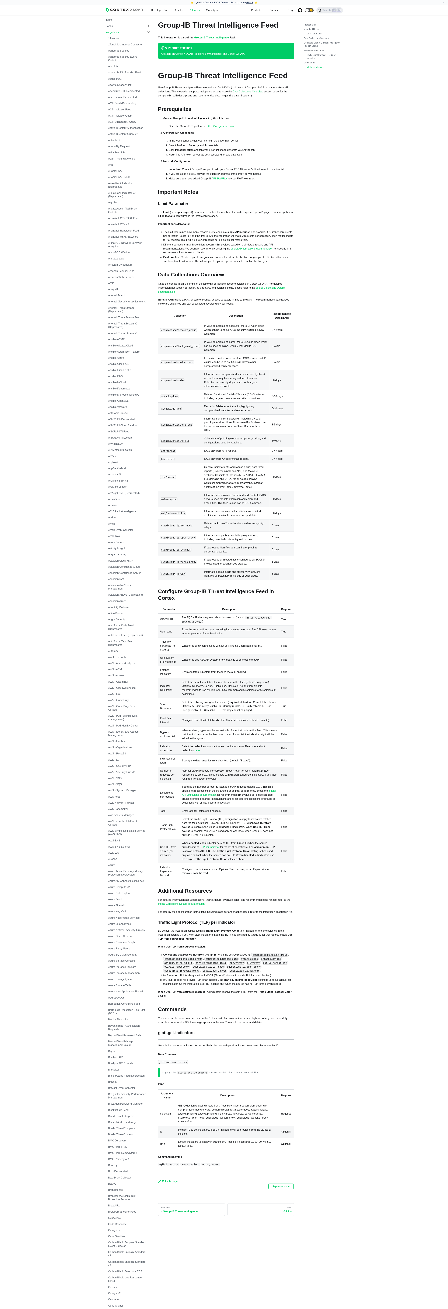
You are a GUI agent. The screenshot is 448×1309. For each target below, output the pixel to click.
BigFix (111, 1051)
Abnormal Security (118, 50)
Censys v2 (114, 1293)
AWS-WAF (114, 852)
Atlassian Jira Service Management (120, 587)
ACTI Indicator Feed (119, 109)
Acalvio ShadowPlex (120, 84)
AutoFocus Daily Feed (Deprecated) (121, 627)
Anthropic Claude (118, 412)
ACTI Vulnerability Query (122, 121)
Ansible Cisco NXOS (120, 369)
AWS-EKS (114, 840)
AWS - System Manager (122, 790)
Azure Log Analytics (119, 923)
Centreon (113, 1299)
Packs (109, 25)
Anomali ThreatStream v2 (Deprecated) (122, 325)
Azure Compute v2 (119, 886)
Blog (290, 10)
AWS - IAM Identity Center (123, 725)
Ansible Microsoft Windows (123, 394)
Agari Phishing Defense (121, 158)
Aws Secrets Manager (121, 814)
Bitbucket (113, 1069)
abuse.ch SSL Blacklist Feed (124, 72)
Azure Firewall (116, 905)
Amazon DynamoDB (120, 264)
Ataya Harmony (117, 554)
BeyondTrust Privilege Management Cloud (120, 1043)
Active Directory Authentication (125, 127)
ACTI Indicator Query (120, 115)
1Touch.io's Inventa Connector (125, 44)
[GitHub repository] (300, 10)
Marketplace (213, 10)
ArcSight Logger (117, 486)
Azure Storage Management (124, 972)
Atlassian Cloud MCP (120, 560)
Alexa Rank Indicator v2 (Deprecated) (121, 194)
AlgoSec (113, 202)
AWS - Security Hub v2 (121, 772)
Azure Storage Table (119, 985)
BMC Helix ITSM (118, 1146)
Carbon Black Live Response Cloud (125, 1279)
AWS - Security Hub (119, 765)
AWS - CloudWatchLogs (122, 687)
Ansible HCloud (117, 382)
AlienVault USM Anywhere (123, 236)
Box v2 (112, 1183)
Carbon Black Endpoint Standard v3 (126, 1263)
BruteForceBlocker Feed (122, 1211)
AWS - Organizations (120, 747)
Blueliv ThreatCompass (121, 1128)
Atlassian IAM (116, 578)
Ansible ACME (116, 339)
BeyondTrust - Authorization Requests (124, 1027)
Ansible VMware (117, 406)
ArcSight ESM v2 (118, 480)
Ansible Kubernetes (119, 388)
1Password (114, 38)
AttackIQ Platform (118, 607)
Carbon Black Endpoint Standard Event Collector (126, 1244)
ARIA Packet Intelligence (122, 511)
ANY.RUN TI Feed (118, 431)
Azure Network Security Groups (126, 929)
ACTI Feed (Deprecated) (122, 103)
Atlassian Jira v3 (117, 600)
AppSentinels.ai (117, 468)
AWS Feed (114, 796)
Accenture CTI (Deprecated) (124, 90)
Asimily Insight (116, 548)
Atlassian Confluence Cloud (124, 566)
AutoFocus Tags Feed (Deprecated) (120, 643)
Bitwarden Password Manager (125, 1103)
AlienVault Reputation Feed (123, 230)
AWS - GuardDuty (118, 700)
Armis (111, 523)
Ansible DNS (115, 376)
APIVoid (112, 456)
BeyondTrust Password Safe (124, 1035)
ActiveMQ (114, 140)
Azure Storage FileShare (122, 966)
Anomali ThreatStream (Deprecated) (121, 309)
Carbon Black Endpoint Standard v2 (126, 1253)
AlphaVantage (116, 258)
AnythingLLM (115, 443)
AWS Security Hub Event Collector (122, 823)
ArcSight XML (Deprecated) (124, 492)
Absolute (113, 66)
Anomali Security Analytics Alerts (127, 301)
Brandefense (115, 1189)
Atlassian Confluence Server (124, 572)
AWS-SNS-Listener (119, 846)
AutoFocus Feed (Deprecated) (125, 635)
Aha (110, 164)
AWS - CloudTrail (118, 681)
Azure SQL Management (122, 954)
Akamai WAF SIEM (119, 176)
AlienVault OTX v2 (118, 224)
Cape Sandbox (116, 1236)
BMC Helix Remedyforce (122, 1152)
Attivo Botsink (116, 613)
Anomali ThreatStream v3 (122, 333)
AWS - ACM (115, 669)
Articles (179, 10)
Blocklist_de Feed (118, 1109)
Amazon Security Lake (121, 270)
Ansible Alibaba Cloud (120, 345)
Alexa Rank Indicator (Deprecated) (120, 185)
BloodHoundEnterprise (121, 1116)
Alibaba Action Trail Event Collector (122, 210)
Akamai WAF (115, 170)
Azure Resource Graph (121, 942)
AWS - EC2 (114, 693)
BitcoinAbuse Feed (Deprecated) (126, 1075)
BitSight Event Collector (121, 1087)
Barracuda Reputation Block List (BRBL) (126, 1011)
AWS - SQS (115, 784)
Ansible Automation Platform (124, 351)
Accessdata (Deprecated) (123, 97)
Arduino (112, 505)
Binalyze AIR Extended (121, 1063)
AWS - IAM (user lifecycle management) (123, 717)
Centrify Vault (115, 1305)
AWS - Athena (116, 675)
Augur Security (116, 619)
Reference (195, 10)
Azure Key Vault (117, 911)
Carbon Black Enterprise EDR (125, 1271)
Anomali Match (116, 295)
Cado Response (117, 1224)
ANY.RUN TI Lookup (120, 437)
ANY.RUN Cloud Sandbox (123, 425)
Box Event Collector (119, 1177)
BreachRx (114, 1205)
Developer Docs (160, 10)
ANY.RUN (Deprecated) (121, 419)
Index (109, 19)
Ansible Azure (116, 357)
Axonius (112, 858)
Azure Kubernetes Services (124, 917)
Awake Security (117, 657)
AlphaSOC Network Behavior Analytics (125, 244)
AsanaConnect (116, 542)
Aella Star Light (116, 152)
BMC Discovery (117, 1140)
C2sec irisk (114, 1217)
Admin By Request (119, 146)
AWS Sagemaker (118, 808)
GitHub (249, 2)
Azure (111, 864)
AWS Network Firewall (121, 802)
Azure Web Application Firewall (125, 991)
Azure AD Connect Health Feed (126, 880)
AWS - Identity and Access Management (123, 733)
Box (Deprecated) (118, 1171)
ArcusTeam (114, 499)
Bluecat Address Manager (123, 1122)
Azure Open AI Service (121, 936)
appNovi (113, 462)
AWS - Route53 (117, 753)
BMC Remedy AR (118, 1159)
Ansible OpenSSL (118, 400)
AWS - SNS (115, 778)
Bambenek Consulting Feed (124, 1003)
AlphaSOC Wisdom (119, 252)
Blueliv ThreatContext (120, 1134)
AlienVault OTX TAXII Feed (123, 218)
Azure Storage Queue (120, 979)
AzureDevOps (116, 997)
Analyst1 (113, 289)
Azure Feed (114, 899)
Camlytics (114, 1230)
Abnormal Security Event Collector (122, 58)
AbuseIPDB (115, 78)
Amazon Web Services (121, 277)
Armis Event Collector (120, 529)
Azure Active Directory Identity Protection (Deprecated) (125, 873)
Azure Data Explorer (119, 893)
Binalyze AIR (115, 1057)
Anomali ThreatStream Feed (124, 317)
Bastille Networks (118, 1019)
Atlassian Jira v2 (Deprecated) (125, 594)
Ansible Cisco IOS (118, 363)
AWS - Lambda (116, 741)
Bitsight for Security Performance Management (127, 1096)
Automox (113, 650)
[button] (309, 10)
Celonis (112, 1287)
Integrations (112, 32)
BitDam (112, 1081)
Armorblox (114, 535)
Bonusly (112, 1165)
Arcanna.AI (114, 474)
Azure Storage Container (122, 960)
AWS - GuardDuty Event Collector (122, 708)
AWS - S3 (113, 759)
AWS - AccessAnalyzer (121, 663)
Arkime (112, 517)
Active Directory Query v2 (123, 133)
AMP (111, 283)
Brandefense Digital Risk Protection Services (122, 1197)
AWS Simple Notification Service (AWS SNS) (126, 832)
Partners (274, 10)
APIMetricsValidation (120, 449)
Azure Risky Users (119, 948)
